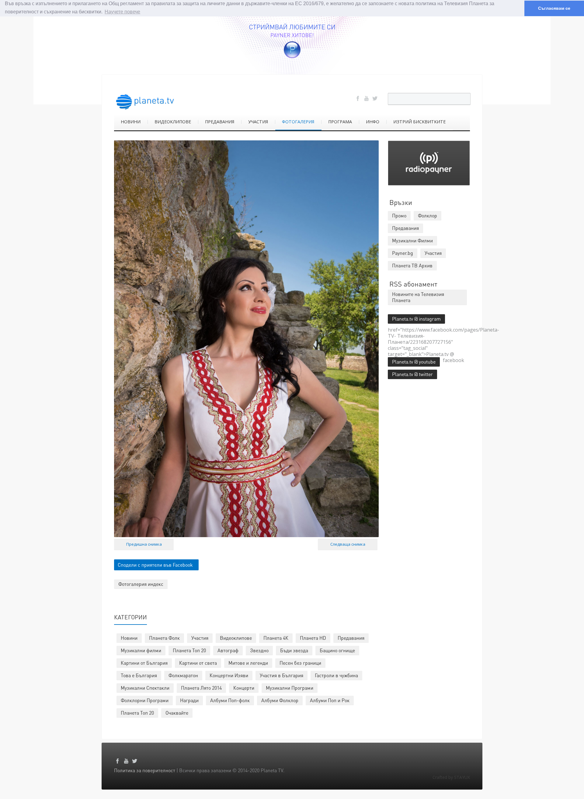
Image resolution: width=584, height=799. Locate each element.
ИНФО (372, 122)
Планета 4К (275, 638)
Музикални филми (141, 650)
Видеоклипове (236, 638)
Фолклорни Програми (145, 700)
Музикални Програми (289, 688)
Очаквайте (176, 712)
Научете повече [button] (122, 11)
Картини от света (198, 663)
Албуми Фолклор (279, 700)
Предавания (351, 638)
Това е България (139, 675)
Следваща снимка (347, 544)
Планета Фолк (164, 638)
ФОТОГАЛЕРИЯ (298, 122)
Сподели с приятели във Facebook (155, 564)
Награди (189, 700)
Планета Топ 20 (189, 650)
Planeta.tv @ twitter (412, 374)
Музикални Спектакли (145, 688)
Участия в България (281, 675)
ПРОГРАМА (340, 122)
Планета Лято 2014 (201, 688)
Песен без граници (300, 663)
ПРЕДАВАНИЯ (219, 122)
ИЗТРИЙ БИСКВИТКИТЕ (419, 122)
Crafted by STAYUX (451, 777)
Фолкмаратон (183, 675)
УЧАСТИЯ (258, 122)
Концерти (243, 688)
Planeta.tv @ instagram (416, 318)
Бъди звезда (294, 650)
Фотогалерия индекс (140, 584)
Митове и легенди (248, 663)
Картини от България (144, 663)
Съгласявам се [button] (554, 8)
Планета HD (313, 638)
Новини (129, 638)
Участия (199, 638)
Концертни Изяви (229, 675)
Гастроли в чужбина (336, 675)
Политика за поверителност (144, 770)
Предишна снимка (144, 544)
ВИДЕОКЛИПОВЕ (173, 122)
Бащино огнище (337, 650)
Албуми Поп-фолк (230, 700)
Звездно (259, 650)
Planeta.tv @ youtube (414, 361)
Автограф (227, 650)
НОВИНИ (131, 122)
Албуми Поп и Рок (329, 700)
